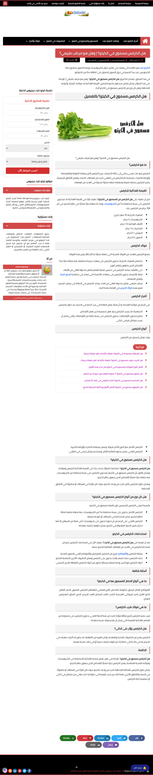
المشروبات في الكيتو (55, 41)
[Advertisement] (76, 26)
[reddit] (10, 771)
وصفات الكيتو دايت (110, 41)
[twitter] (24, 771)
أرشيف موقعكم (58, 3)
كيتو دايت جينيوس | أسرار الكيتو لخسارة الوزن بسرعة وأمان (95, 770)
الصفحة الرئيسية (118, 60)
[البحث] (5, 3)
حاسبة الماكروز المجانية (76, 3)
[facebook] (29, 771)
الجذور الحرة (65, 274)
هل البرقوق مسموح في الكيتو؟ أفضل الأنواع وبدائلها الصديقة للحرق (113, 387)
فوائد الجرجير (126, 288)
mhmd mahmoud (22, 266)
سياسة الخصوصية (142, 3)
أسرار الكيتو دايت (130, 41)
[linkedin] (15, 771)
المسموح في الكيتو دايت (97, 60)
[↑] (76, 767)
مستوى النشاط (43, 155)
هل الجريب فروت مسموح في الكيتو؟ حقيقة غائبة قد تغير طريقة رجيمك (112, 360)
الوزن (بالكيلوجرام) (42, 108)
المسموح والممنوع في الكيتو (85, 41)
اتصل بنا (111, 3)
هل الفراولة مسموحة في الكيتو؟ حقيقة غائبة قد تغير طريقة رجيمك (113, 353)
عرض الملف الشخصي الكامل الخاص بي (27, 298)
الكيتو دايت (145, 68)
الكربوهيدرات (110, 204)
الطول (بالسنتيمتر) (42, 119)
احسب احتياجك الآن (27, 170)
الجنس (46, 142)
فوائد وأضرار (34, 41)
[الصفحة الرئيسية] (145, 41)
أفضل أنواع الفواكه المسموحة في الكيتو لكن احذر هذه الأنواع (116, 367)
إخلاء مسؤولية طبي (96, 3)
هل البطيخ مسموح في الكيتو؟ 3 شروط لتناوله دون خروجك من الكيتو (113, 374)
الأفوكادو (122, 553)
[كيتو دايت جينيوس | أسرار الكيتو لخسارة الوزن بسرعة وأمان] (76, 13)
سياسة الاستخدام (124, 3)
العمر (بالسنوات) (43, 131)
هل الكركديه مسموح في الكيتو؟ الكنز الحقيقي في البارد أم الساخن (113, 380)
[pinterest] (20, 771)
